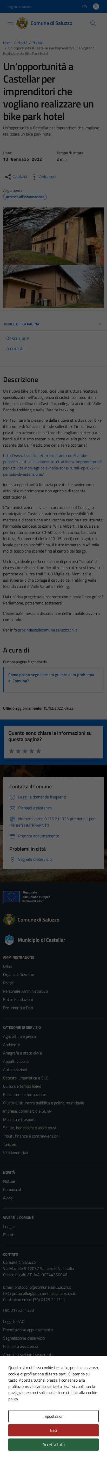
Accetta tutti (54, 1444)
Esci (53, 1430)
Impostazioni (53, 1416)
